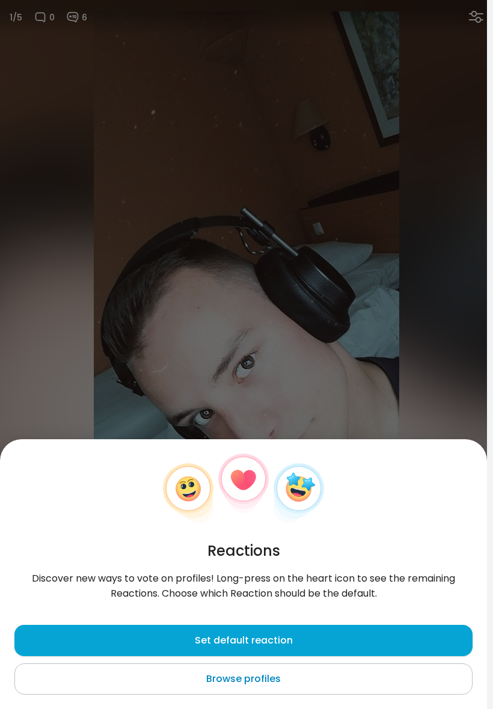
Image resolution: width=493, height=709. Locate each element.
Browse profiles (243, 679)
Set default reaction (244, 640)
